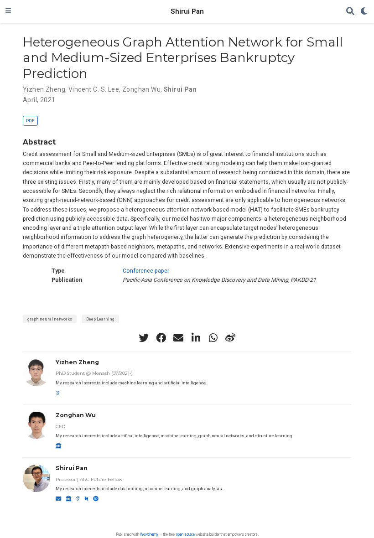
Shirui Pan (187, 11)
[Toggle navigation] (8, 11)
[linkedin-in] (196, 338)
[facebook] (161, 338)
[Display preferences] (364, 11)
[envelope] (178, 338)
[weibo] (230, 338)
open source (185, 534)
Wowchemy (149, 534)
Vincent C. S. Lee (93, 89)
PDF (30, 120)
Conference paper (146, 271)
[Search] (350, 11)
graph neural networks (49, 318)
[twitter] (144, 338)
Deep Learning (100, 318)
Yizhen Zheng (44, 89)
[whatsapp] (213, 338)
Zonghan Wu (141, 89)
